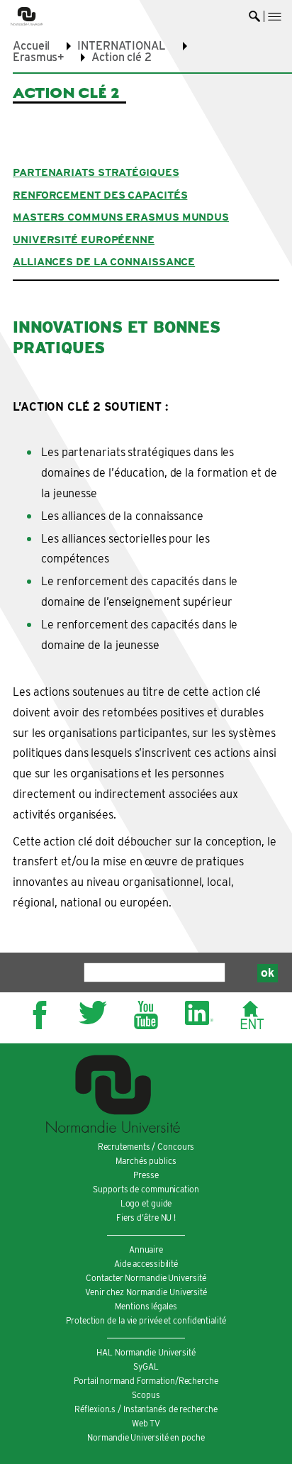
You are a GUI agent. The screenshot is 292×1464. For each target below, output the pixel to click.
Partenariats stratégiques (96, 172)
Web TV (146, 1423)
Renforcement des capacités (100, 195)
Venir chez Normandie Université (146, 1292)
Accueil (31, 45)
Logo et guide (146, 1203)
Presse (145, 1175)
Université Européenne (84, 239)
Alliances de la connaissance (104, 261)
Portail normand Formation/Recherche (146, 1380)
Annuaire (146, 1249)
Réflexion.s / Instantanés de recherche (145, 1409)
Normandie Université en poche (145, 1437)
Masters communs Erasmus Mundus (121, 217)
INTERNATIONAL (121, 45)
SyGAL (146, 1366)
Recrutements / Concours (146, 1146)
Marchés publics (146, 1160)
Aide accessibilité (146, 1263)
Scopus (145, 1395)
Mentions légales (145, 1306)
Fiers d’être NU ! (146, 1217)
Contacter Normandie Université (146, 1277)
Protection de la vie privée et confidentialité (145, 1320)
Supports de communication (146, 1189)
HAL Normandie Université (146, 1352)
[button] (274, 17)
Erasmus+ (38, 57)
